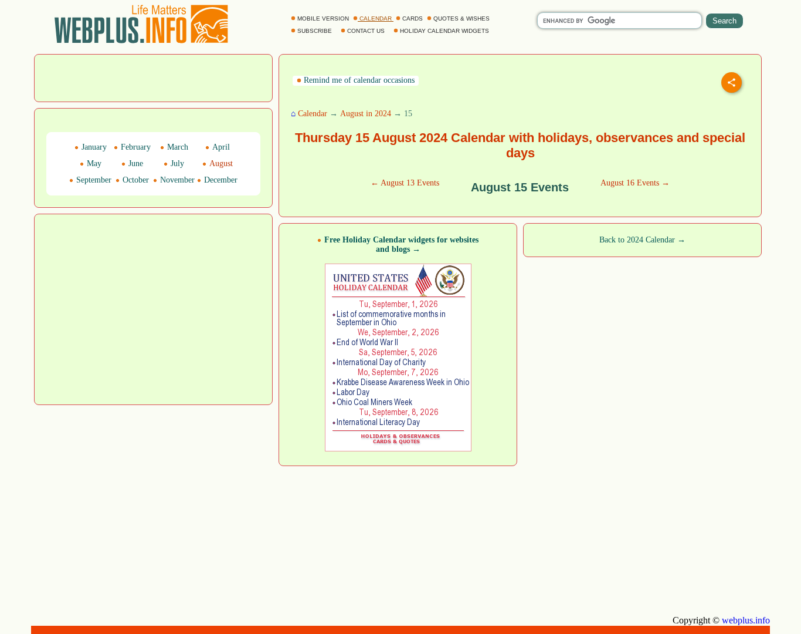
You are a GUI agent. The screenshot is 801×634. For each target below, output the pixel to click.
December (219, 180)
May (92, 163)
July (176, 163)
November (176, 180)
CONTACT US (365, 31)
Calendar (312, 113)
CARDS (412, 18)
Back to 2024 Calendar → (642, 239)
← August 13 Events (405, 182)
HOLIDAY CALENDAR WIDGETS (444, 31)
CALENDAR (375, 18)
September (92, 180)
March (176, 147)
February (134, 147)
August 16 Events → (635, 182)
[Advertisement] (153, 77)
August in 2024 (365, 113)
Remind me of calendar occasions (358, 80)
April (220, 147)
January (93, 147)
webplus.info (746, 620)
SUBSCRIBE (315, 31)
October (134, 180)
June (134, 163)
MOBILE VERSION (323, 18)
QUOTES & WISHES (461, 18)
